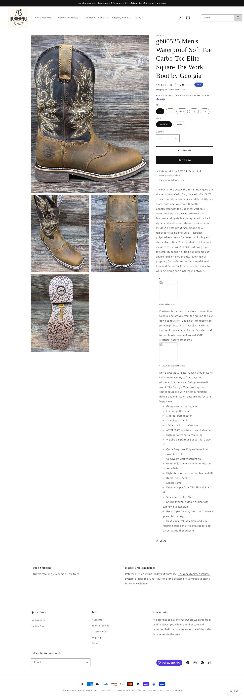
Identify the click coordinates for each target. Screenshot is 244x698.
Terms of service (138, 690)
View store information (171, 180)
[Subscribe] (86, 662)
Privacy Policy (99, 631)
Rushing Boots (73, 690)
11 (170, 111)
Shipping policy (155, 690)
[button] (44, 17)
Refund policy (106, 690)
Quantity (160, 131)
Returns (96, 643)
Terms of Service (100, 625)
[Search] (238, 18)
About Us (97, 619)
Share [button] (163, 540)
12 (194, 111)
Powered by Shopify (88, 690)
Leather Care (37, 626)
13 (204, 111)
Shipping (160, 89)
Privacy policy (122, 690)
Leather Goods (39, 620)
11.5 (182, 111)
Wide (181, 125)
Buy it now (184, 159)
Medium (164, 124)
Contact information (174, 690)
